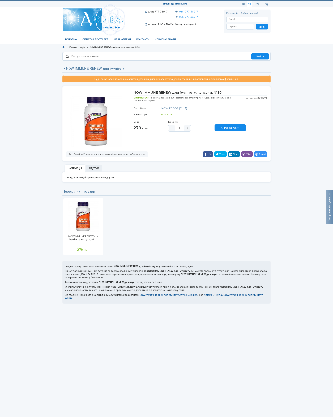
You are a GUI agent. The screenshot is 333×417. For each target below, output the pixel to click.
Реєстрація (232, 13)
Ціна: (136, 122)
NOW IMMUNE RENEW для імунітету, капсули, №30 (83, 238)
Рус (257, 3)
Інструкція (75, 168)
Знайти (260, 56)
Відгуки (93, 168)
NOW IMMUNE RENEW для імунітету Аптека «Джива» (169, 295)
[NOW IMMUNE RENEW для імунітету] (83, 216)
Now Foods (166, 114)
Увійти (262, 27)
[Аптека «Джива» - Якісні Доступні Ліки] (94, 19)
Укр (249, 3)
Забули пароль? (249, 13)
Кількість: (173, 122)
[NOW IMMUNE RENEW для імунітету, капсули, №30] (96, 121)
